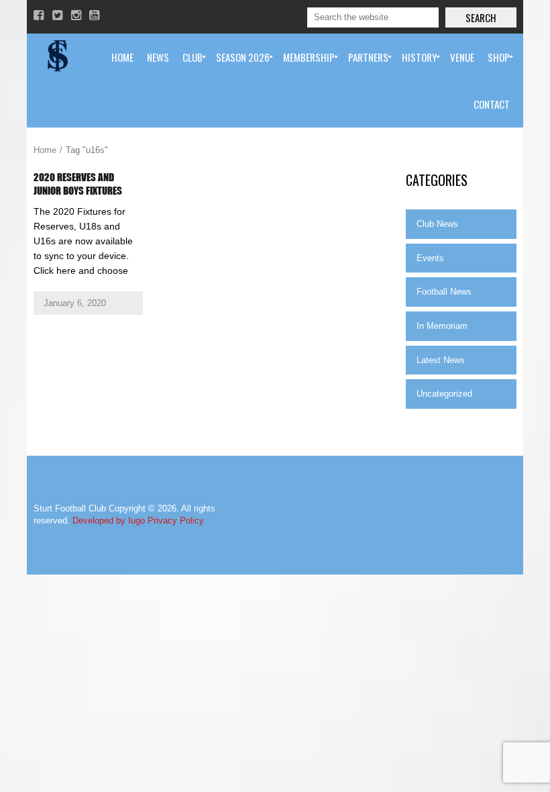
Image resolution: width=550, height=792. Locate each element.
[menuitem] (122, 57)
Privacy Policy (176, 520)
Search (480, 17)
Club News (437, 224)
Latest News (441, 360)
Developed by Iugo (108, 520)
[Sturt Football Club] (56, 57)
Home (45, 150)
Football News (444, 292)
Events (430, 258)
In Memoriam (442, 326)
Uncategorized (444, 394)
